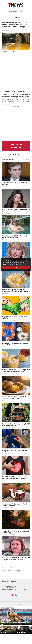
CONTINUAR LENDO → (16, 146)
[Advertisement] (16, 73)
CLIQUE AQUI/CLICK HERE (20, 589)
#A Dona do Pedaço (12, 571)
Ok (16, 267)
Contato (4, 581)
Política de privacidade (12, 581)
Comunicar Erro (15, 154)
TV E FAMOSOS (10, 568)
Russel (25, 30)
